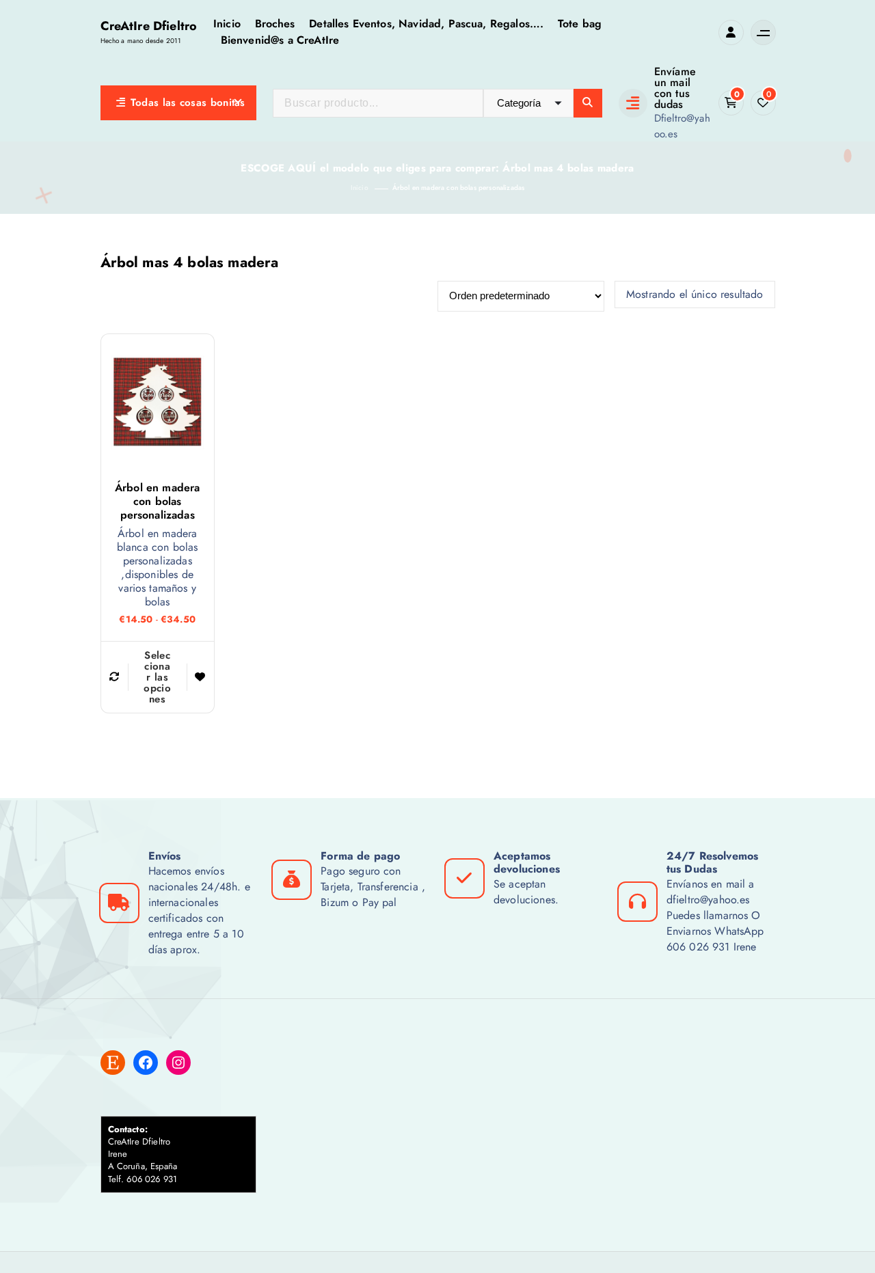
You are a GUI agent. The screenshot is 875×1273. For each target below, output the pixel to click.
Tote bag (580, 23)
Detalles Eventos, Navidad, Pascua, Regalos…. (426, 23)
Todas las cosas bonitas (188, 102)
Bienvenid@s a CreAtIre (280, 40)
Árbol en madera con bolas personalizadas (458, 187)
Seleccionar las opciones (157, 677)
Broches (275, 23)
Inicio (227, 23)
